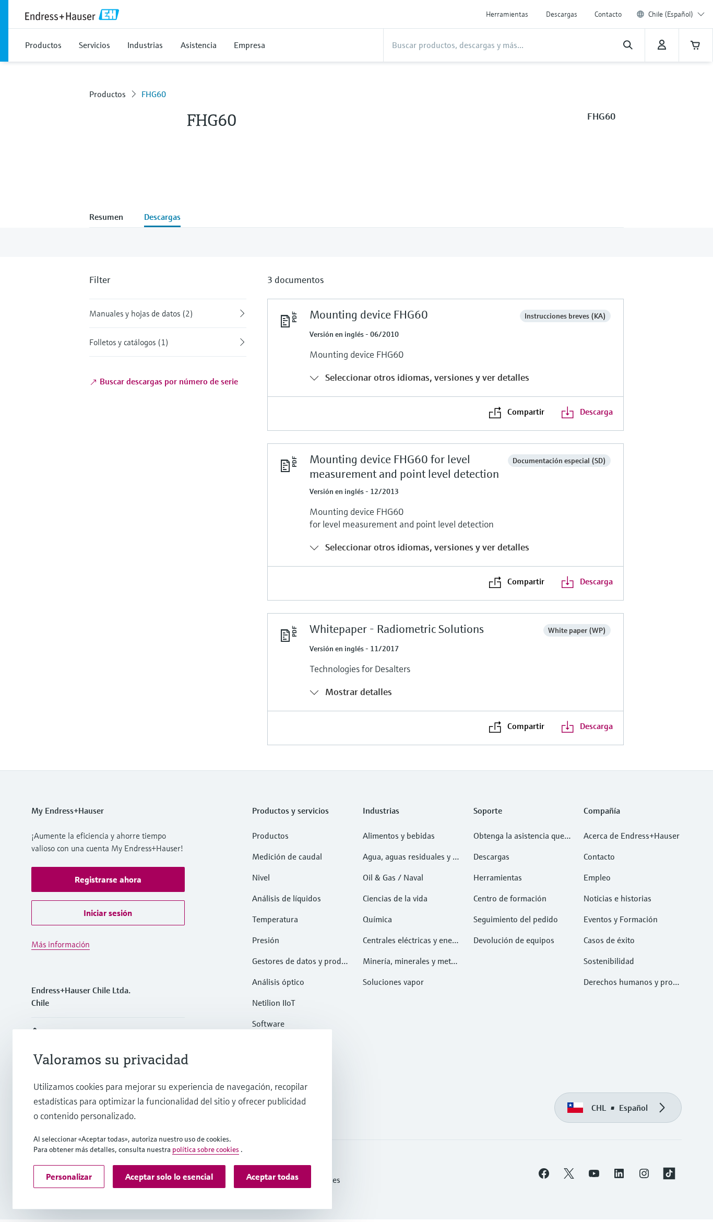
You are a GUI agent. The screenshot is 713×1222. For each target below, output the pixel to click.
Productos (107, 94)
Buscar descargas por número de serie (168, 381)
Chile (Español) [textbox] (670, 14)
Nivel (261, 877)
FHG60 (153, 94)
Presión (265, 940)
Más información (60, 944)
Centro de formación (509, 898)
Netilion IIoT (273, 1002)
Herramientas (507, 14)
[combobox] (676, 14)
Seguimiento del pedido (515, 919)
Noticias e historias (617, 898)
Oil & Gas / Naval (393, 877)
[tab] (111, 218)
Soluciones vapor (393, 982)
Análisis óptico (278, 982)
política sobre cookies (205, 1149)
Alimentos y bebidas (399, 835)
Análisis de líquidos (286, 898)
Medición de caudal (287, 856)
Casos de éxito (609, 940)
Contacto (608, 14)
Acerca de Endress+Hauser (632, 835)
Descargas (561, 14)
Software (268, 1023)
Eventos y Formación (621, 919)
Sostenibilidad (609, 961)
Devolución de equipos (513, 940)
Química (377, 919)
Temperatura (275, 919)
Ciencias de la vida (395, 898)
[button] (108, 879)
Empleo (597, 877)
